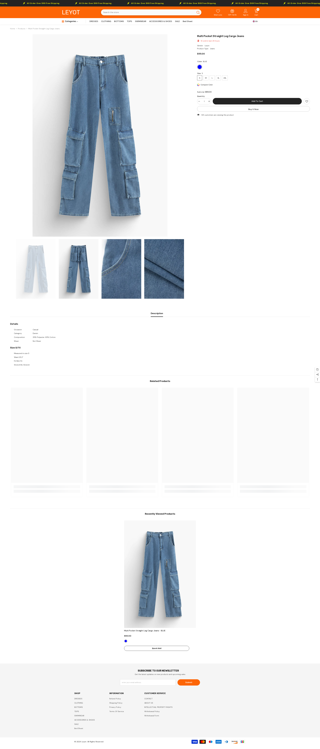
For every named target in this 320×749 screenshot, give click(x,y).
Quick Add (156, 648)
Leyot (207, 45)
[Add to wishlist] (307, 101)
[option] (100, 135)
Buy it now (253, 109)
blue (125, 641)
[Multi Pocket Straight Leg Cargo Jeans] (160, 574)
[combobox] (148, 12)
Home (12, 28)
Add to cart (258, 101)
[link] (232, 12)
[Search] (151, 12)
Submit (188, 682)
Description (157, 313)
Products (21, 28)
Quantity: (201, 96)
